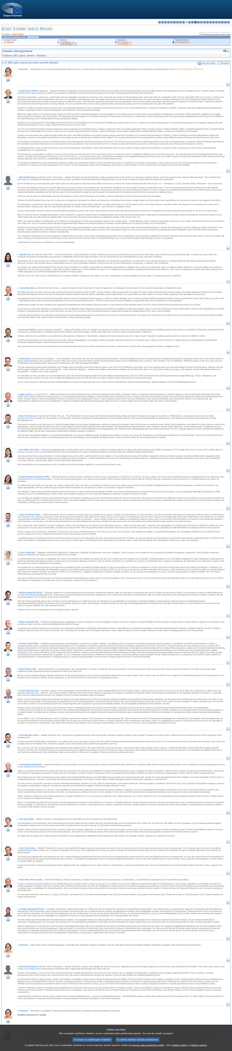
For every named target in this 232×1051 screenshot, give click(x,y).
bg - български (159, 22)
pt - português (213, 22)
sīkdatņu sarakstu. (198, 1045)
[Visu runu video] (8, 80)
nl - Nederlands (207, 22)
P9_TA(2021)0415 (182, 42)
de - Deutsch (171, 22)
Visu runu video (208, 63)
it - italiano (192, 22)
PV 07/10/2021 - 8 (124, 44)
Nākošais (31, 29)
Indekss (8, 29)
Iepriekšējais (20, 29)
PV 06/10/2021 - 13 (67, 42)
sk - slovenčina (219, 22)
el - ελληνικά (177, 22)
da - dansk (168, 22)
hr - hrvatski (189, 22)
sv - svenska (228, 22)
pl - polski (210, 22)
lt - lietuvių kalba (198, 22)
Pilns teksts (47, 29)
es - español (162, 22)
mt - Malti (204, 22)
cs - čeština (165, 22)
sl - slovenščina (222, 22)
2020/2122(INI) (18, 34)
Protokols (225, 63)
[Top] (228, 85)
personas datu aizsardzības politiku (148, 1045)
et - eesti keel (174, 22)
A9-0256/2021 (8, 42)
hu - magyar (201, 22)
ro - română (216, 22)
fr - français (183, 22)
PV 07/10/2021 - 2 (124, 42)
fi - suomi (225, 22)
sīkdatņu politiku (179, 1045)
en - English (180, 22)
